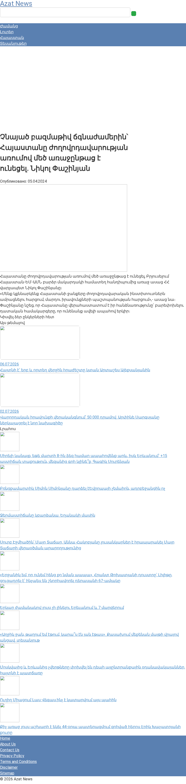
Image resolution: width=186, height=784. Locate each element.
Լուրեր (7, 32)
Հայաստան (12, 37)
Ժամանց (9, 26)
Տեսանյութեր (13, 43)
